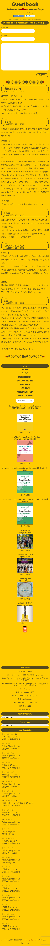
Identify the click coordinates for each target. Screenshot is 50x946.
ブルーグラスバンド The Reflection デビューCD (25, 674)
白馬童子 (8, 213)
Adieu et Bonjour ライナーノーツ (25, 695)
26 (38, 82)
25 (34, 82)
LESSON (25, 388)
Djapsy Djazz (25, 688)
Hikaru (24, 9)
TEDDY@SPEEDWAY (14, 246)
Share (20, 16)
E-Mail (5, 35)
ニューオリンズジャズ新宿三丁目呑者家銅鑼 (11, 736)
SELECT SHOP (25, 395)
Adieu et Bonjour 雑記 (25, 692)
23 (27, 82)
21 (20, 82)
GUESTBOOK (25, 377)
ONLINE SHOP (25, 391)
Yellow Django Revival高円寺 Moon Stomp (11, 746)
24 (30, 82)
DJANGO (25, 384)
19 (12, 82)
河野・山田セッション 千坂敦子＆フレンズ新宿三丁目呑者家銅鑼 (17, 803)
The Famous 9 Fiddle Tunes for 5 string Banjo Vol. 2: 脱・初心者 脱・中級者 (25, 500)
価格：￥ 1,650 (25, 433)
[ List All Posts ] (25, 709)
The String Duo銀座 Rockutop (8, 831)
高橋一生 (8, 301)
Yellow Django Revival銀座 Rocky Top (11, 860)
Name (5, 27)
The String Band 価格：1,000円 (25, 589)
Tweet (31, 16)
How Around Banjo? (25, 671)
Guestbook (25, 3)
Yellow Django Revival (25, 555)
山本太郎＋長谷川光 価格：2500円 (25, 613)
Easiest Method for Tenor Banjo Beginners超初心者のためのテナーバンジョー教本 (25, 407)
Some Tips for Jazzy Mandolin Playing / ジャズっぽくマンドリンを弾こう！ (25, 679)
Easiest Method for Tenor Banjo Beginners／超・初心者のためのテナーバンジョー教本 (25, 684)
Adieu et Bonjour (25, 699)
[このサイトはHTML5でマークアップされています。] (25, 629)
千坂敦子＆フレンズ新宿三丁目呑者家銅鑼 (11, 765)
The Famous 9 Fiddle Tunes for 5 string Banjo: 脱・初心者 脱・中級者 (25, 469)
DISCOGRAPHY (25, 380)
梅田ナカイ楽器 (25, 706)
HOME (25, 369)
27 (41, 82)
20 (16, 82)
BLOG (25, 373)
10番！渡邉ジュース (12, 89)
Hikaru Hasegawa (32, 940)
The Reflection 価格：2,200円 (25, 540)
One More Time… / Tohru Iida (25, 702)
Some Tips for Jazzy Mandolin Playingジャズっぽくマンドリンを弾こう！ (25, 438)
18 (9, 82)
